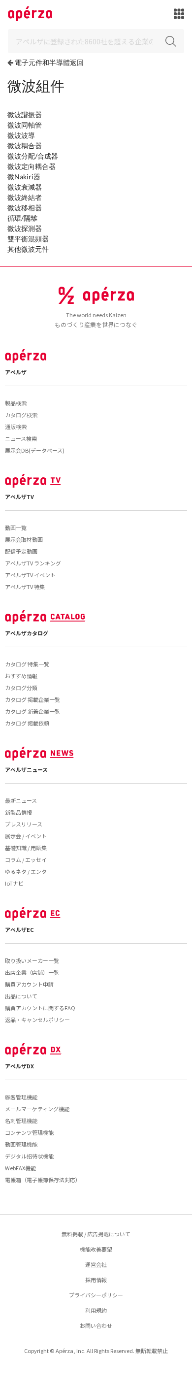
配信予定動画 (21, 551)
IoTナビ (14, 883)
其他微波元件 (28, 249)
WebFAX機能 (20, 1168)
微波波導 (21, 135)
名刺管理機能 (21, 1120)
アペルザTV (19, 496)
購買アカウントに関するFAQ (40, 1008)
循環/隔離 (22, 218)
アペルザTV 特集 (25, 587)
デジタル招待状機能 (29, 1156)
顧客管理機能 (21, 1097)
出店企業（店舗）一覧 (32, 972)
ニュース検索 (21, 438)
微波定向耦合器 (31, 166)
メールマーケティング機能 (37, 1109)
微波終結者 (24, 197)
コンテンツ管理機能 (29, 1132)
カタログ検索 (21, 415)
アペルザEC (19, 929)
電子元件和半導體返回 (49, 62)
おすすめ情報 (21, 676)
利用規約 (96, 1310)
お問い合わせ (96, 1325)
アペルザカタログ (26, 633)
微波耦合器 (24, 145)
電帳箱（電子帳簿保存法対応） (43, 1180)
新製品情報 (18, 812)
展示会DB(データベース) (34, 450)
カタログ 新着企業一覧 (32, 711)
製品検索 (16, 403)
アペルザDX (19, 1066)
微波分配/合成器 (32, 156)
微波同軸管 (24, 125)
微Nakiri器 (23, 176)
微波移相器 (24, 207)
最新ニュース (21, 800)
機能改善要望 (96, 1249)
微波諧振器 (24, 114)
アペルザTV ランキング (33, 563)
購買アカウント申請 (29, 984)
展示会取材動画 (24, 539)
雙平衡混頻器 (28, 238)
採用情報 (96, 1280)
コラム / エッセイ (26, 859)
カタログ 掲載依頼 (27, 723)
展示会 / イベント (26, 836)
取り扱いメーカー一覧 (32, 960)
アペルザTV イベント (30, 575)
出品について (21, 996)
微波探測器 (24, 228)
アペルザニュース (26, 769)
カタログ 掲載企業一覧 (32, 699)
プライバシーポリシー (96, 1295)
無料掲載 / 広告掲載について (96, 1234)
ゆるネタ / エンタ (26, 871)
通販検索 (16, 426)
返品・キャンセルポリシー (37, 1020)
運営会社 (96, 1264)
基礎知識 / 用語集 (26, 848)
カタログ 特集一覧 (27, 664)
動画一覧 (16, 527)
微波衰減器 (24, 187)
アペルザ (16, 372)
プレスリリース (23, 824)
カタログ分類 (21, 688)
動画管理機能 (21, 1144)
